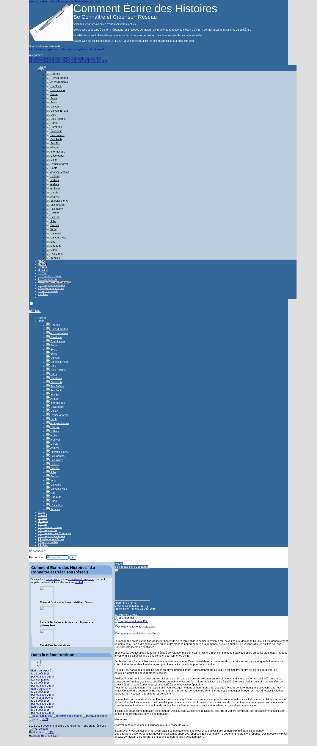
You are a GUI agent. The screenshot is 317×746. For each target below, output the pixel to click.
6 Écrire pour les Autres (51, 285)
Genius (54, 225)
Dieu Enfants (58, 118)
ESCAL (45, 735)
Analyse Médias (59, 172)
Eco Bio (55, 217)
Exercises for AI (59, 200)
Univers (55, 106)
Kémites (55, 258)
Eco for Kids (57, 204)
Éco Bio (55, 143)
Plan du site (45, 715)
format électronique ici (81, 579)
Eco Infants (56, 208)
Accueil (42, 66)
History (54, 213)
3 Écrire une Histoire (50, 276)
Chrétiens (56, 127)
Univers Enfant (59, 110)
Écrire (53, 102)
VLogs (41, 261)
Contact (42, 264)
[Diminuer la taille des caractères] (135, 626)
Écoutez (42, 267)
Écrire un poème (41, 688)
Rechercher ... (37, 557)
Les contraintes (40, 679)
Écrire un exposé (41, 670)
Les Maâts (56, 253)
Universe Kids (58, 237)
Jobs (53, 221)
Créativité (56, 86)
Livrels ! (55, 192)
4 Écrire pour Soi (47, 279)
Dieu (53, 114)
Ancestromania (59, 82)
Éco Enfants (57, 135)
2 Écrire (42, 273)
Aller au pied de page (87, 1)
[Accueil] (51, 40)
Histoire (55, 176)
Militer (54, 159)
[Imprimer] (124, 617)
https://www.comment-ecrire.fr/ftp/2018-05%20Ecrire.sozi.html (65, 58)
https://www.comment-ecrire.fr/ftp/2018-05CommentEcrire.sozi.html (68, 61)
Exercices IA (57, 90)
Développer (57, 155)
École (53, 98)
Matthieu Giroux (128, 614)
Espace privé (99, 715)
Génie (54, 94)
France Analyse (59, 163)
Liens (41, 69)
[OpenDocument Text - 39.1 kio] (47, 642)
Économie (56, 131)
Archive (54, 196)
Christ (53, 123)
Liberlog (55, 73)
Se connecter (37, 551)
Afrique (54, 147)
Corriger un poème (42, 697)
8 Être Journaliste (48, 291)
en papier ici (53, 579)
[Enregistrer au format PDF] (131, 621)
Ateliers (54, 184)
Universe (55, 233)
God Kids (55, 245)
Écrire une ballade (42, 706)
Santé (53, 168)
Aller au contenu (38, 1)
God (52, 241)
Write (53, 229)
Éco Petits (56, 139)
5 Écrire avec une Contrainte (54, 282)
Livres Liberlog (59, 77)
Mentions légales (72, 715)
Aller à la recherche (61, 1)
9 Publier (43, 294)
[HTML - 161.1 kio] (47, 599)
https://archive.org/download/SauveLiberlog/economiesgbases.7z (67, 49)
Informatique (57, 151)
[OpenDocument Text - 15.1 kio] (47, 619)
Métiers (54, 180)
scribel (79, 582)
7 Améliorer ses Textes (51, 288)
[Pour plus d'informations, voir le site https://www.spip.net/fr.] (49, 732)
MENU (35, 311)
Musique (43, 270)
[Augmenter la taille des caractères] (136, 633)
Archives (55, 188)
